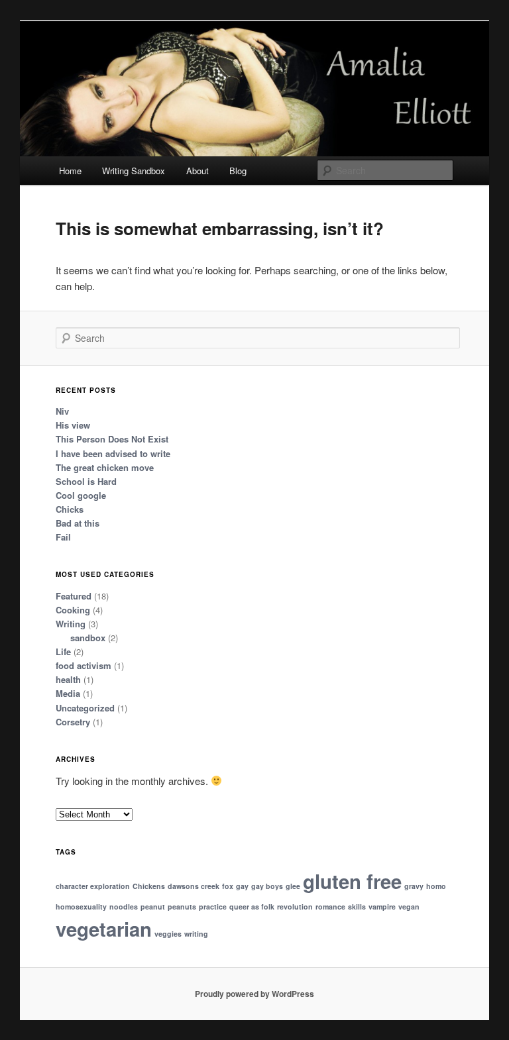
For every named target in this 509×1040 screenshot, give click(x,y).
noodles (123, 906)
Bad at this (77, 523)
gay (242, 886)
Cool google (81, 495)
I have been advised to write (113, 453)
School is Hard (86, 481)
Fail (63, 537)
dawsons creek (193, 886)
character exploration (93, 886)
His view (73, 425)
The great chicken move (105, 467)
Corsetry (73, 721)
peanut (153, 906)
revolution (295, 906)
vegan (409, 906)
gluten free (352, 881)
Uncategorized (85, 708)
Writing (70, 623)
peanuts (182, 906)
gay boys (267, 886)
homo (436, 886)
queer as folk (251, 906)
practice (213, 906)
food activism (83, 665)
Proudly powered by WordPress (254, 994)
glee (293, 886)
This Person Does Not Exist (112, 439)
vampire (382, 906)
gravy (414, 886)
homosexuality (81, 906)
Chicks (70, 509)
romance (330, 906)
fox (227, 886)
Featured (73, 596)
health (68, 679)
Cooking (73, 609)
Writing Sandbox (133, 170)
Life (63, 651)
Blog (238, 170)
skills (357, 906)
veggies (168, 934)
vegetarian (104, 929)
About (197, 170)
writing (196, 934)
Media (68, 693)
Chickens (149, 886)
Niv (62, 411)
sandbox (87, 637)
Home (70, 170)
